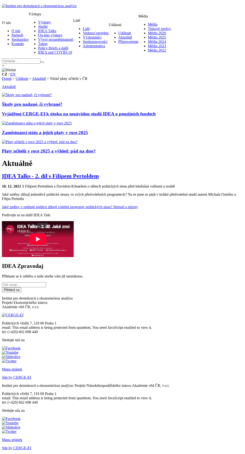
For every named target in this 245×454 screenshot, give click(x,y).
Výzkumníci (92, 37)
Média (152, 24)
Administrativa (94, 46)
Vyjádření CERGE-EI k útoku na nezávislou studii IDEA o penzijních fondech (79, 113)
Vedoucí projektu (96, 33)
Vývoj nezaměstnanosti (55, 39)
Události (124, 33)
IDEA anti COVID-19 (55, 52)
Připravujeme (128, 42)
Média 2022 (157, 50)
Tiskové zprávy (159, 29)
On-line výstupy (50, 35)
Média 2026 (157, 33)
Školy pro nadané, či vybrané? (32, 104)
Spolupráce (19, 39)
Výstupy (44, 22)
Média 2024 (157, 42)
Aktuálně (125, 37)
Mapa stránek (12, 369)
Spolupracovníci (95, 42)
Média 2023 (157, 46)
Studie (43, 26)
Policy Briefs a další (53, 48)
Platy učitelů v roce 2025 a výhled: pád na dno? (49, 150)
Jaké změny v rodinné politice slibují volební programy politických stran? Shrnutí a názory (70, 207)
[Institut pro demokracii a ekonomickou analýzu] (39, 6)
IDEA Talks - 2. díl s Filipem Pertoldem (50, 176)
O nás (15, 31)
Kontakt (17, 44)
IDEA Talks (47, 31)
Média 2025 (157, 37)
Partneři (17, 35)
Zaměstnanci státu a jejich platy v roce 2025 (45, 132)
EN (13, 74)
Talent (42, 44)
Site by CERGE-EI (16, 377)
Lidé (86, 29)
